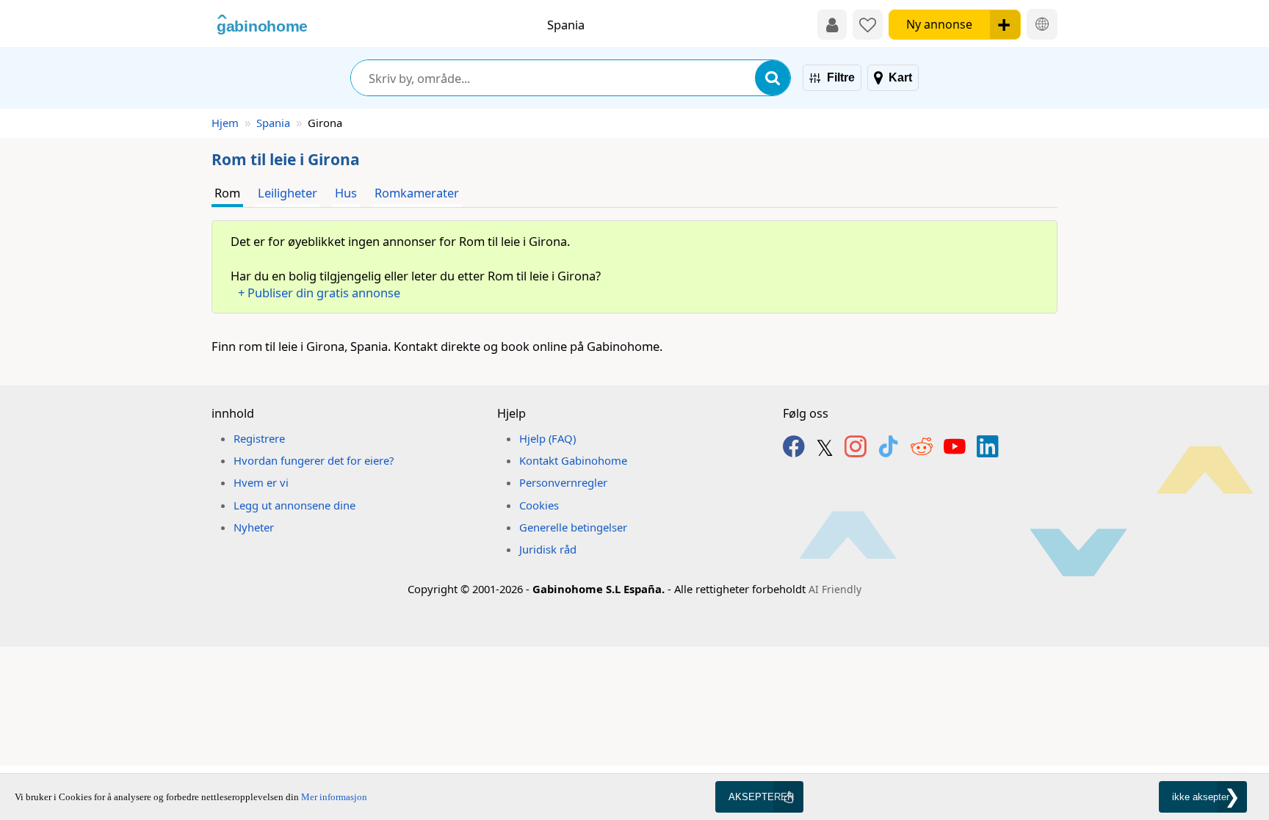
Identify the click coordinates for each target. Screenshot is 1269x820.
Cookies (539, 505)
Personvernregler (563, 482)
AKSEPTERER (761, 796)
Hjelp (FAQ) (547, 438)
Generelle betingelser (573, 527)
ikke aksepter (1200, 796)
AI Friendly (835, 589)
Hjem (225, 122)
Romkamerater (417, 192)
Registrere (259, 438)
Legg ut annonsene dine (294, 505)
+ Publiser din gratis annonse (319, 292)
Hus (346, 192)
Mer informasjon (334, 796)
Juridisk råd (547, 549)
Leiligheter (287, 192)
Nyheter (254, 527)
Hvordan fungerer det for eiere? (314, 460)
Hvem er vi (261, 482)
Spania (273, 122)
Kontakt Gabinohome (573, 460)
